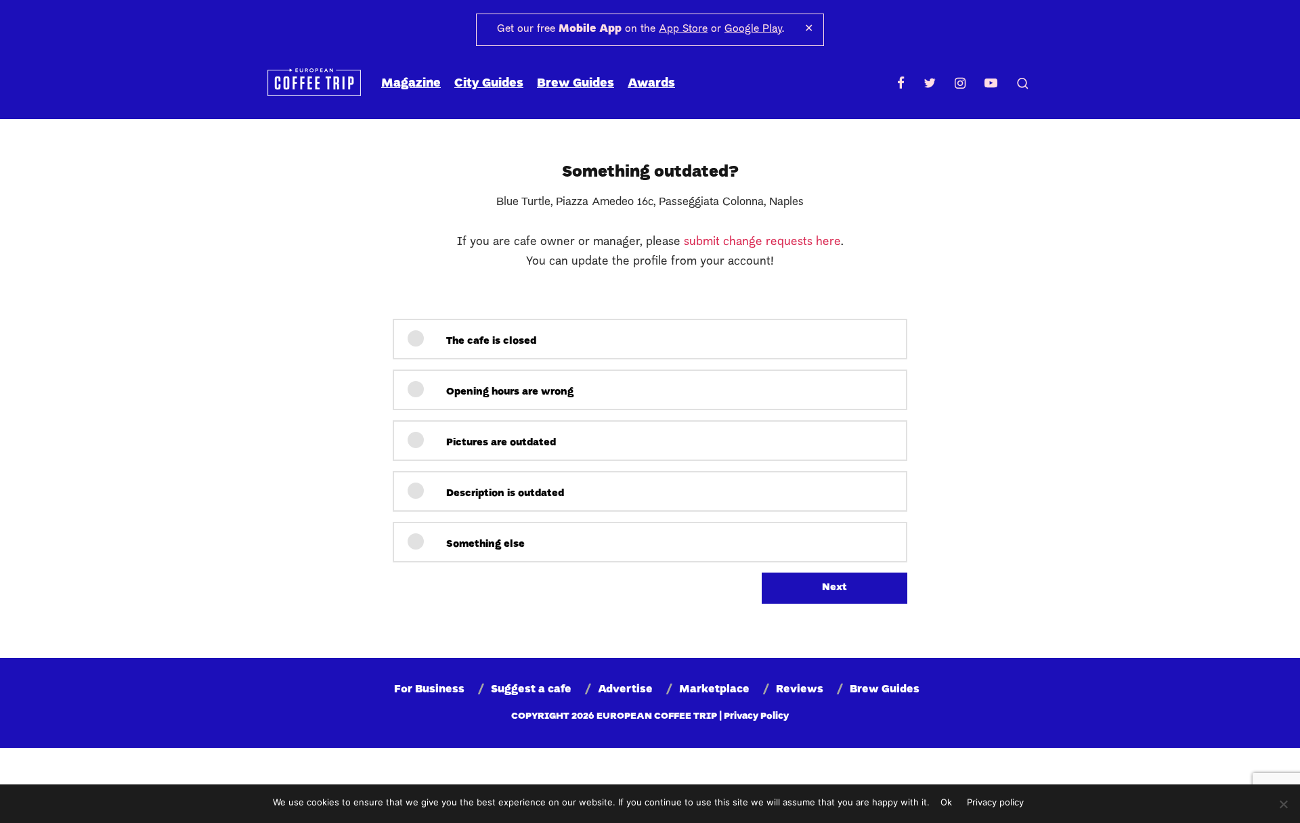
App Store (683, 29)
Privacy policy (995, 802)
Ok (946, 802)
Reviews (799, 689)
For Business (429, 689)
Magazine (411, 83)
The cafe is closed (489, 341)
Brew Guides (575, 83)
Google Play (753, 29)
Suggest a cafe (531, 689)
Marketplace (714, 689)
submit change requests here (762, 242)
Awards (651, 83)
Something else (484, 544)
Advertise (625, 689)
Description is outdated (503, 494)
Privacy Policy (756, 716)
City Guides (488, 83)
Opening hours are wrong (508, 392)
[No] (1283, 804)
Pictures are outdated (499, 443)
